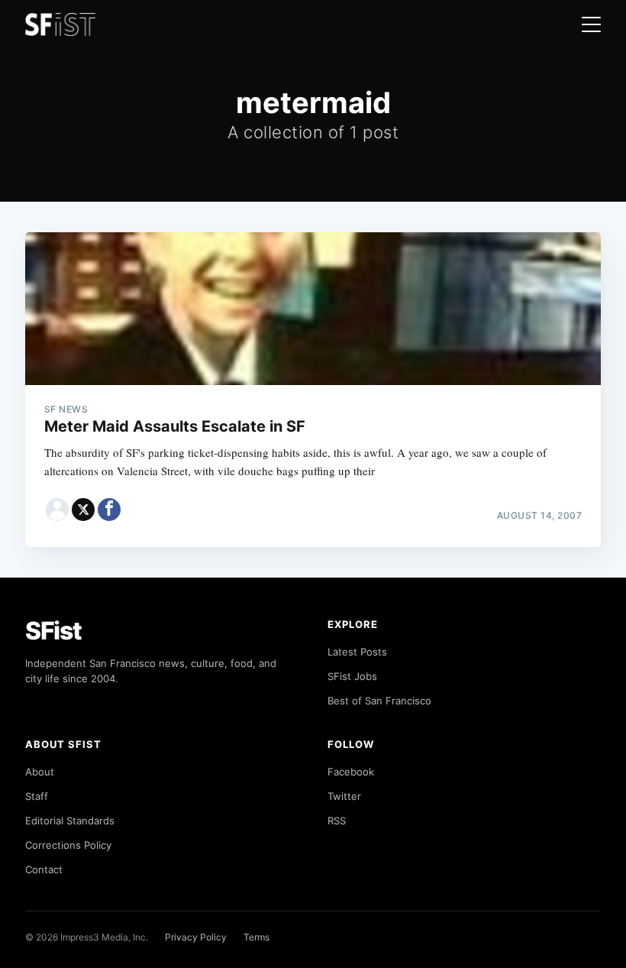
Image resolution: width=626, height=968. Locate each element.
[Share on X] (83, 510)
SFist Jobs (352, 676)
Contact (44, 869)
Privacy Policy (196, 937)
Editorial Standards (70, 820)
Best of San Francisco (379, 700)
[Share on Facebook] (109, 510)
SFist (53, 631)
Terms (256, 937)
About (39, 772)
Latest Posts (357, 652)
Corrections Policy (68, 845)
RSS (337, 820)
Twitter (344, 796)
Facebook (351, 772)
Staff (36, 796)
